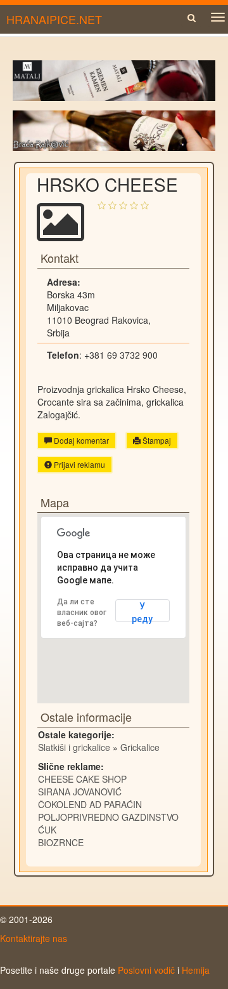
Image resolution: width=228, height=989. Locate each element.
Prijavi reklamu (78, 464)
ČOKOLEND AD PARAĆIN (90, 804)
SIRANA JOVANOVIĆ (80, 791)
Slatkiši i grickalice (74, 747)
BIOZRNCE (61, 842)
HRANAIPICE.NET (54, 19)
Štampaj (156, 440)
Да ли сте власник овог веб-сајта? (81, 612)
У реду (142, 611)
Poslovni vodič (146, 970)
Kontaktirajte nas (33, 938)
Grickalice (140, 747)
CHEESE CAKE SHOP (82, 779)
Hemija (196, 970)
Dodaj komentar (80, 440)
